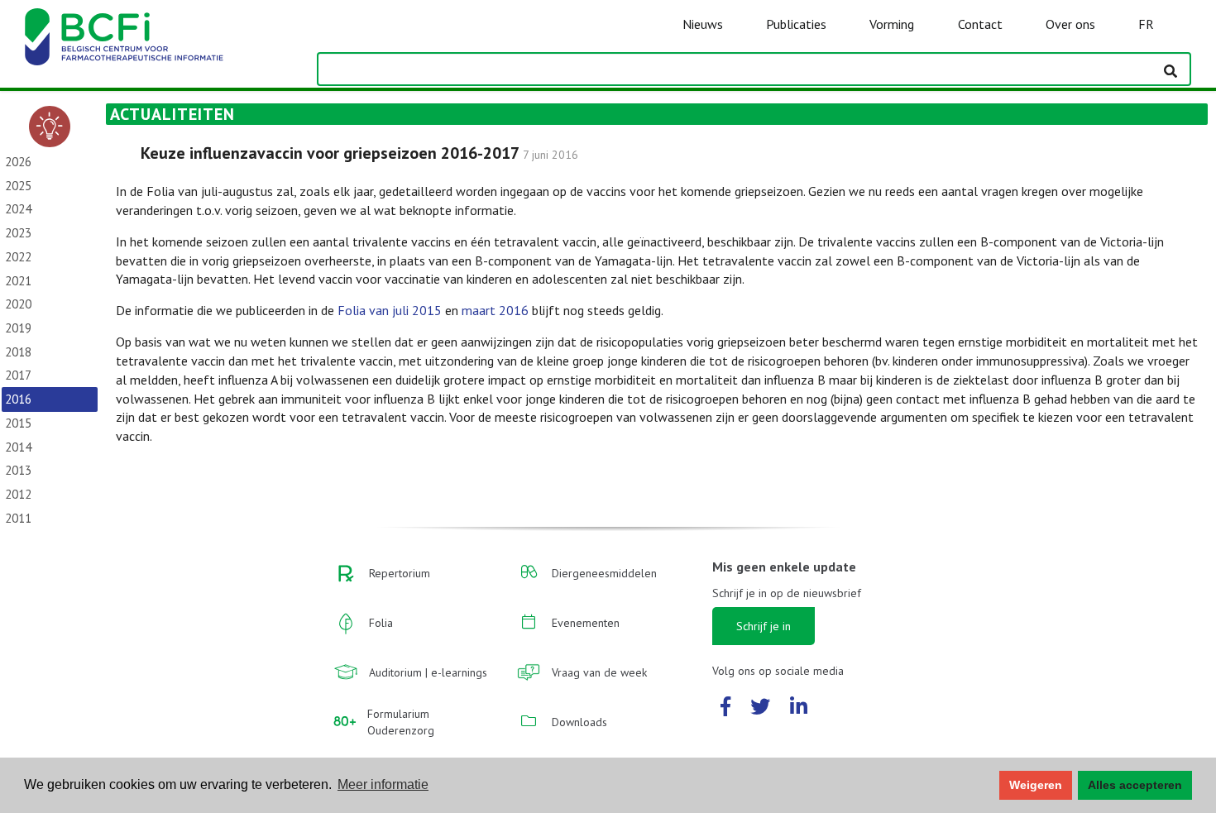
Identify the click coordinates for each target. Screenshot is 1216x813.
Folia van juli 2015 (390, 310)
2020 (18, 304)
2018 (18, 352)
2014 (18, 447)
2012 (18, 494)
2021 (18, 281)
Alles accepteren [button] (1135, 784)
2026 (18, 162)
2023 (18, 233)
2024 (18, 209)
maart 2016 (495, 310)
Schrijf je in (763, 626)
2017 (18, 375)
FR (1146, 24)
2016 (18, 399)
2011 (18, 518)
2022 (18, 257)
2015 (18, 423)
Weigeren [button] (1035, 784)
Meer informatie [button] (383, 784)
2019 (18, 328)
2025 (18, 186)
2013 (18, 470)
